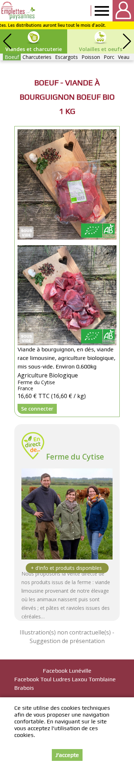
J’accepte (67, 755)
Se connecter (37, 408)
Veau (123, 57)
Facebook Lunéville (67, 670)
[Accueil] (19, 10)
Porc (109, 57)
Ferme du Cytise (75, 457)
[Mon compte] (123, 10)
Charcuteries (37, 57)
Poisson (90, 57)
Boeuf (12, 57)
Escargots (66, 57)
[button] (127, 41)
